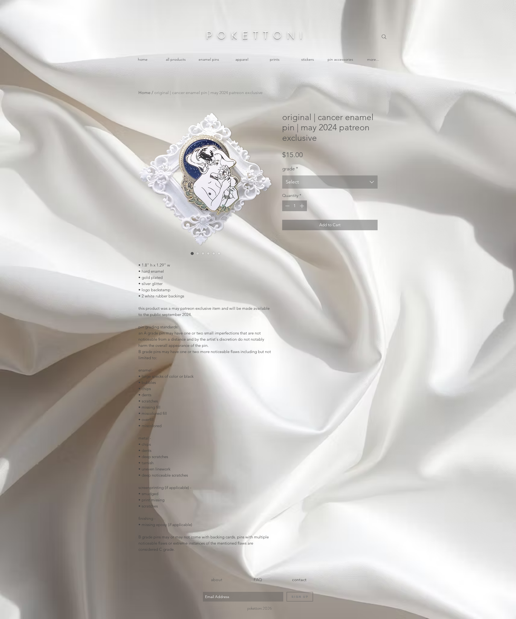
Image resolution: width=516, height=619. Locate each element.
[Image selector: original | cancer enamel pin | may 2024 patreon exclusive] (192, 253)
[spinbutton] (295, 206)
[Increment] (302, 206)
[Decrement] (287, 206)
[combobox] (330, 182)
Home (144, 92)
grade (290, 169)
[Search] (384, 36)
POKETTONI (256, 35)
